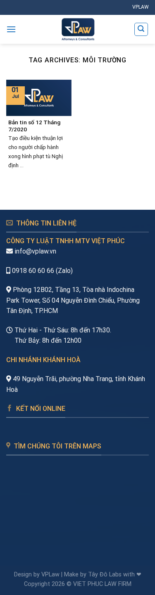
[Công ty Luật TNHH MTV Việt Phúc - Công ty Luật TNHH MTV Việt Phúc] (77, 29)
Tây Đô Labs (105, 574)
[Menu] (11, 29)
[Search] (141, 29)
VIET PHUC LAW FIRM (102, 584)
